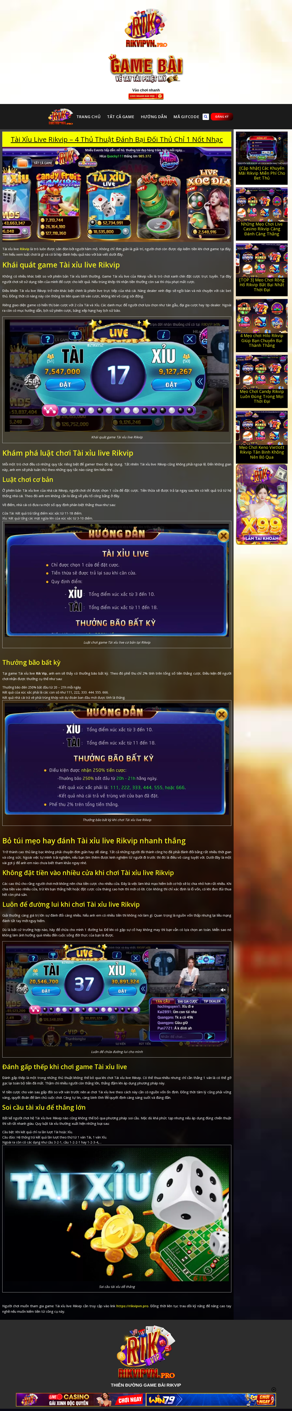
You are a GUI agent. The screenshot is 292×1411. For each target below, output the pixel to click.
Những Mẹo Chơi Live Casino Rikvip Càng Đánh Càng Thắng (262, 228)
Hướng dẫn (154, 116)
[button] (206, 117)
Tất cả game (120, 116)
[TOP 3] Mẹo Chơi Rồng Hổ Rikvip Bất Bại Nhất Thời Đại (261, 284)
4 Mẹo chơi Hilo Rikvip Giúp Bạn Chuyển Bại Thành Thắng (261, 340)
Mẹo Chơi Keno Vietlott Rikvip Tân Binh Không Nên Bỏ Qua (261, 452)
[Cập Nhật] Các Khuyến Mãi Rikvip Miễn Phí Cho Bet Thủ (261, 173)
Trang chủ (88, 116)
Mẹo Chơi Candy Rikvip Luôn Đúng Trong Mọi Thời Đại (262, 396)
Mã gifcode (186, 116)
